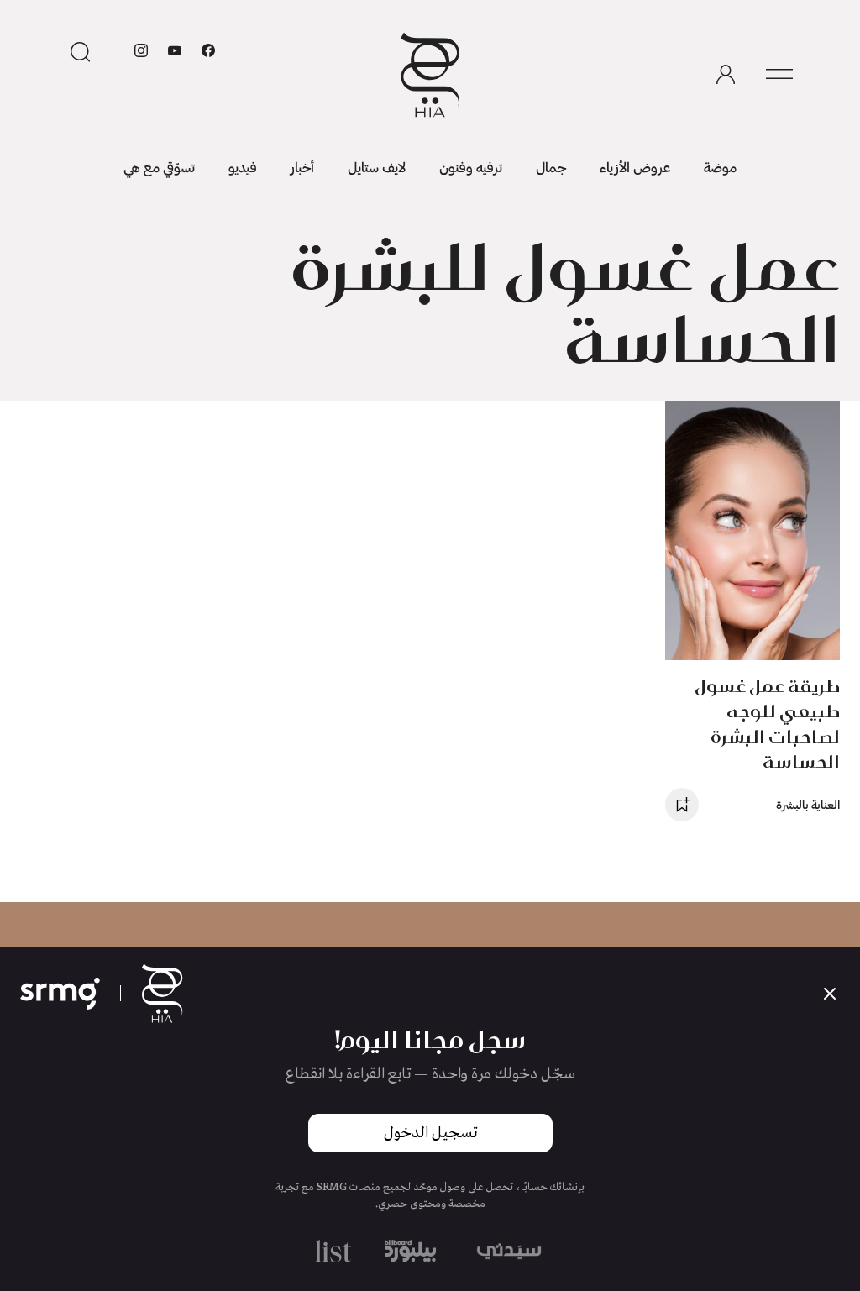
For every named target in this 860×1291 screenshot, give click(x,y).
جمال (551, 167)
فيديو (242, 167)
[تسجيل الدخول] (725, 75)
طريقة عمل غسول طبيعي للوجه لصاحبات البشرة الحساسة (767, 723)
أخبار (302, 167)
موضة (720, 167)
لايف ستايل (377, 167)
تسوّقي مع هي (159, 167)
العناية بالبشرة (808, 804)
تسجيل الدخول (430, 1133)
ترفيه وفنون (470, 167)
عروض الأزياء (635, 167)
